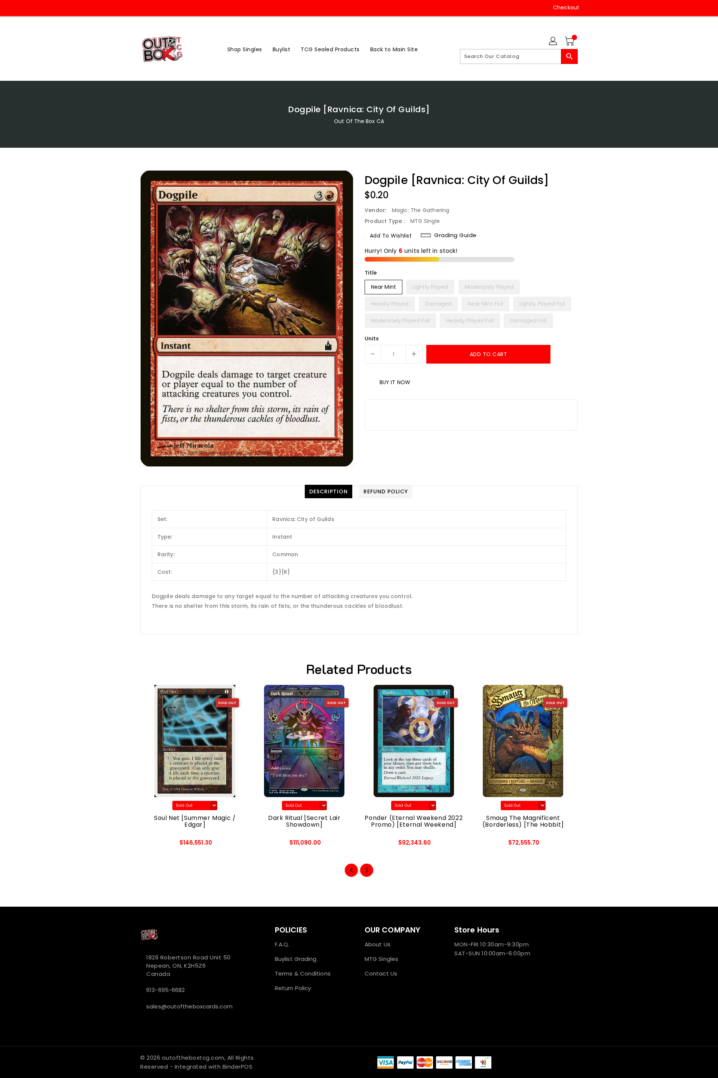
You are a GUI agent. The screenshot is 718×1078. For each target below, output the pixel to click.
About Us (377, 944)
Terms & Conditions (303, 973)
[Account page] (553, 41)
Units (372, 338)
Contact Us (381, 973)
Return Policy (293, 988)
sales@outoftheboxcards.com (189, 1006)
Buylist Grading (296, 959)
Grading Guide (455, 235)
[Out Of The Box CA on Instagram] (144, 7)
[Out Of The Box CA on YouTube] (158, 7)
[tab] (328, 491)
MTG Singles (381, 959)
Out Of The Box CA (359, 121)
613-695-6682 (165, 990)
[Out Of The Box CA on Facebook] (129, 7)
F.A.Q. (282, 944)
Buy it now (395, 382)
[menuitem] (245, 49)
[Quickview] (152, 844)
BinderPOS (238, 1067)
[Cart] (570, 41)
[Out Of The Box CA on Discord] (172, 7)
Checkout (566, 7)
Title (371, 272)
